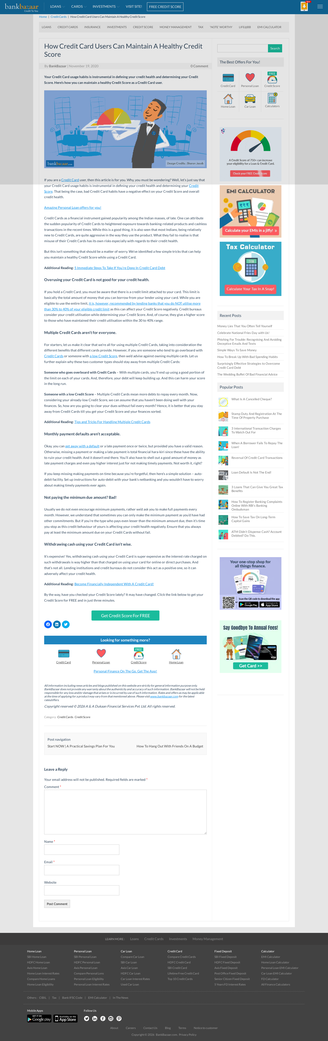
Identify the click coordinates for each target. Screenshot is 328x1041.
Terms (182, 1028)
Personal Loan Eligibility (89, 979)
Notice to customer (206, 1028)
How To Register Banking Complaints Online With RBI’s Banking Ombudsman (256, 505)
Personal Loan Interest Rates (91, 984)
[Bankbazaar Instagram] (111, 1019)
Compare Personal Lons (89, 973)
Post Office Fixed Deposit (230, 973)
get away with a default (82, 446)
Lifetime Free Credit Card (183, 973)
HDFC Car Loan (130, 973)
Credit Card (63, 662)
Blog (168, 1028)
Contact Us (150, 1028)
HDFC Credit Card (179, 962)
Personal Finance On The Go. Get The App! (125, 671)
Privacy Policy (187, 1034)
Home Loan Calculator (275, 962)
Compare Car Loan (132, 957)
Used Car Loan (130, 984)
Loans (134, 939)
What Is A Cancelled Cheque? (251, 399)
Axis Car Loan (129, 968)
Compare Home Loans (41, 979)
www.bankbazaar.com (164, 696)
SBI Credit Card (177, 968)
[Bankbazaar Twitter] (86, 1019)
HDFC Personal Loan (87, 962)
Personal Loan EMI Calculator (279, 968)
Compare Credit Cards (182, 957)
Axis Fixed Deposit (225, 968)
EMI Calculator (270, 957)
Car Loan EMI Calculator (276, 973)
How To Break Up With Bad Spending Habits (247, 357)
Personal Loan (101, 662)
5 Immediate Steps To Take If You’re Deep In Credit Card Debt (119, 268)
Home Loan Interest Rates (43, 973)
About (114, 1028)
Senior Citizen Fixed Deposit (232, 979)
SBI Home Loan (36, 957)
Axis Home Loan (37, 968)
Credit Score (138, 662)
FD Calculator (270, 979)
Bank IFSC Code (72, 997)
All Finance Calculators (275, 984)
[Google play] (39, 1021)
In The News (120, 997)
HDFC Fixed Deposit (227, 962)
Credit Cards (53, 356)
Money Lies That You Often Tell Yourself (244, 326)
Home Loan (176, 662)
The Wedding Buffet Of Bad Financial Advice (247, 374)
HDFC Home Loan (38, 962)
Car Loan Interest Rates (135, 979)
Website (50, 882)
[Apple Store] (65, 1021)
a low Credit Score (103, 356)
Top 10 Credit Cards (180, 979)
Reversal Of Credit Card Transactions (257, 458)
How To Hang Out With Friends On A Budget (170, 746)
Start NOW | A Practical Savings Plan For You (81, 746)
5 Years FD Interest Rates (230, 984)
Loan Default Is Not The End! (251, 472)
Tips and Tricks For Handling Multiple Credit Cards (112, 422)
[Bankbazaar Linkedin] (94, 1019)
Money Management (208, 939)
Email (49, 862)
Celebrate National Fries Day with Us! (243, 333)
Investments (178, 939)
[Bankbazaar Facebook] (102, 1019)
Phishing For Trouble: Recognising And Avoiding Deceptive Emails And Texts (249, 341)
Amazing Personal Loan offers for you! (72, 207)
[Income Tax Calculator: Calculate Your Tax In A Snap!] (251, 297)
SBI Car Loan (129, 962)
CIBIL (42, 997)
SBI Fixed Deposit (225, 957)
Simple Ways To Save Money (237, 350)
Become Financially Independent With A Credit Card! (114, 584)
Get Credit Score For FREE (125, 615)
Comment (52, 787)
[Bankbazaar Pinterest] (119, 1019)
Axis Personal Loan (85, 968)
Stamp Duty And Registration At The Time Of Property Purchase (256, 415)
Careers (131, 1028)
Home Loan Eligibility (40, 984)
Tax (54, 997)
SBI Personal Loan (85, 957)
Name (49, 841)
